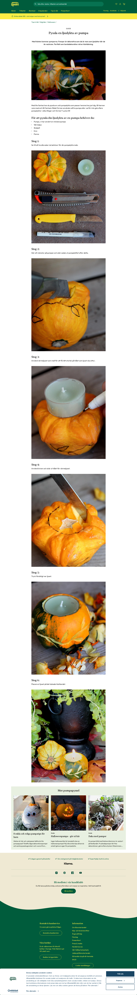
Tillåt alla (120, 974)
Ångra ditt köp (77, 934)
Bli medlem (68, 891)
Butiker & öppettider (50, 957)
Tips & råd (34, 22)
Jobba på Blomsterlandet (81, 953)
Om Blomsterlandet (79, 927)
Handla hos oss (77, 947)
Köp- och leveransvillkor (80, 931)
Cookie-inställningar (82, 965)
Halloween (51, 22)
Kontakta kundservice (51, 933)
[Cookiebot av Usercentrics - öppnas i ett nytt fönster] (13, 991)
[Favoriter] (116, 4)
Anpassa (119, 980)
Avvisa (120, 987)
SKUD (74, 960)
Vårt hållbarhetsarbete (80, 950)
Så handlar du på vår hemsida (82, 956)
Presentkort (76, 940)
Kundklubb (113, 11)
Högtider (43, 22)
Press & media (77, 943)
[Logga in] (120, 4)
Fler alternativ (31, 991)
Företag (105, 11)
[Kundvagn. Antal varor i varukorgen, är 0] (124, 4)
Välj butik (123, 11)
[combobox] (70, 4)
